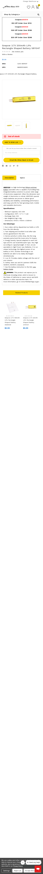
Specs (22, 178)
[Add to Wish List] (28, 7)
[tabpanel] (12, 315)
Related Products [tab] (21, 292)
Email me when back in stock (21, 160)
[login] (33, 7)
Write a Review (7, 54)
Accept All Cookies (32, 870)
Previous (4, 700)
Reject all (17, 870)
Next (39, 700)
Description (9, 178)
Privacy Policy (17, 866)
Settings (6, 870)
